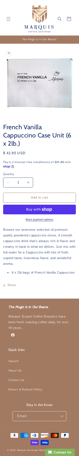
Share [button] (11, 285)
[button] (8, 19)
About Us (15, 370)
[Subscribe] (61, 416)
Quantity (8, 174)
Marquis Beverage (27, 450)
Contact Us (16, 380)
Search (13, 361)
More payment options (39, 219)
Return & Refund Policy (25, 389)
